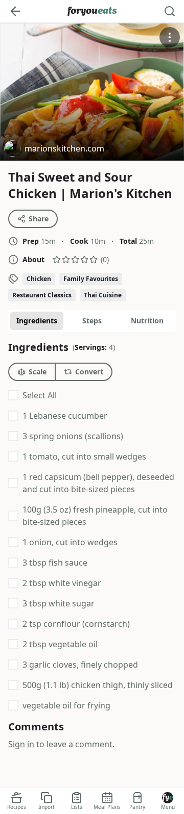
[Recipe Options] (169, 37)
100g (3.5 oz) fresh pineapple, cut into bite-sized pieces (95, 515)
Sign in (21, 744)
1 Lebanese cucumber (64, 415)
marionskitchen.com (54, 150)
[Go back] (15, 11)
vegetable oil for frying (66, 705)
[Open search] (170, 11)
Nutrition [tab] (147, 320)
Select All (39, 395)
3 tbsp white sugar (58, 603)
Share (39, 218)
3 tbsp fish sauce (54, 562)
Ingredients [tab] (36, 320)
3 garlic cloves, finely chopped (80, 664)
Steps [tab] (92, 320)
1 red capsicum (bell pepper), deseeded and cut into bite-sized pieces (98, 483)
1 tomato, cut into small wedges (84, 456)
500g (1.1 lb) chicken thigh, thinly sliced (97, 685)
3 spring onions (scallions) (72, 436)
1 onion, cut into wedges (70, 542)
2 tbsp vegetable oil (60, 644)
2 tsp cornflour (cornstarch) (76, 623)
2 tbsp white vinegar (61, 583)
